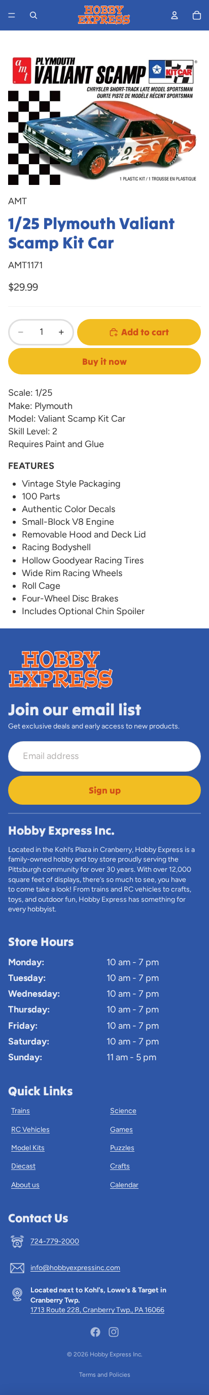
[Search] (33, 15)
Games (121, 1129)
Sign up (105, 790)
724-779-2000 (54, 1241)
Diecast (23, 1166)
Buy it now (104, 361)
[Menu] (11, 15)
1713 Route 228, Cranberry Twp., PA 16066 (97, 1310)
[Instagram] (114, 1332)
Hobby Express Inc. (116, 1354)
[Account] (174, 15)
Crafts (120, 1166)
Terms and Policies (104, 1374)
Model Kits (28, 1148)
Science (123, 1110)
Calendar (124, 1185)
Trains (20, 1110)
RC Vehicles (30, 1129)
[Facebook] (95, 1332)
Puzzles (122, 1148)
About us (25, 1185)
